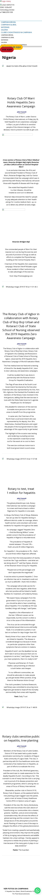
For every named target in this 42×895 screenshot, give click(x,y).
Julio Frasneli (21, 112)
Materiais (5, 27)
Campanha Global (9, 25)
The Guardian (23, 850)
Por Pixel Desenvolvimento (21, 894)
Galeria (4, 30)
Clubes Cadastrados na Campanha (16, 32)
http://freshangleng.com (23, 276)
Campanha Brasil (8, 22)
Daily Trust (23, 696)
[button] (37, 890)
